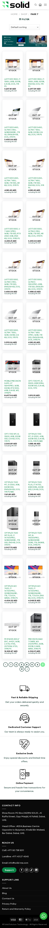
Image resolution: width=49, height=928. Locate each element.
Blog (4, 893)
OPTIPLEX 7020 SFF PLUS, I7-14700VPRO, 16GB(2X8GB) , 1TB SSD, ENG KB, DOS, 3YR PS (12, 539)
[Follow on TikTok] (31, 870)
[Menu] (45, 4)
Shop (24, 14)
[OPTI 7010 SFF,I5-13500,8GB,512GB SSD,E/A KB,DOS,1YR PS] (12, 419)
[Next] (27, 669)
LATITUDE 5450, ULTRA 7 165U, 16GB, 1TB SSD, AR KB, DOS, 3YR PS (12, 181)
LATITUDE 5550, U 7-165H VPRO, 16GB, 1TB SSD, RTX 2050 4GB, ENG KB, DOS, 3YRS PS (12, 234)
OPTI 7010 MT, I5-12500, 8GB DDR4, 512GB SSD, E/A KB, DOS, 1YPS (36, 384)
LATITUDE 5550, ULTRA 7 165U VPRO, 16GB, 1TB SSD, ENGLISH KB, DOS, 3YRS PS (35, 335)
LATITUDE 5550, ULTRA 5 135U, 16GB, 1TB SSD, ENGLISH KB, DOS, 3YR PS (12, 284)
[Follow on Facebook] (21, 870)
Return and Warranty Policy (16, 909)
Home (14, 14)
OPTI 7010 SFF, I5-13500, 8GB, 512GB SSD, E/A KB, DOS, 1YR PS (12, 437)
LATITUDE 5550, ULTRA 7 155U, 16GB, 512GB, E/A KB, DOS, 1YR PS (11, 334)
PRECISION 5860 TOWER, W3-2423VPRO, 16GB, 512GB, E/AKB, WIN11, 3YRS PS (36, 644)
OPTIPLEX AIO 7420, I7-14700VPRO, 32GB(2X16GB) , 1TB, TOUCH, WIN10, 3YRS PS (11, 592)
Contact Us (8, 898)
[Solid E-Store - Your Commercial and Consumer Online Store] (15, 5)
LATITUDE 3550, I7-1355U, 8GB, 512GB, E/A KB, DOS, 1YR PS (12, 82)
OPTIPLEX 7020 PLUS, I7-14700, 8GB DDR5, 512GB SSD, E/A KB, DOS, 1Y (36, 487)
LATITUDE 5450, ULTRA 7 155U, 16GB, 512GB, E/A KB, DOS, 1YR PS (35, 131)
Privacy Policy (9, 903)
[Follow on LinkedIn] (36, 870)
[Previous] (5, 664)
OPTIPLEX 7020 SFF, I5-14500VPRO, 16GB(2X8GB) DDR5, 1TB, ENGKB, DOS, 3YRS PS (36, 539)
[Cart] (40, 5)
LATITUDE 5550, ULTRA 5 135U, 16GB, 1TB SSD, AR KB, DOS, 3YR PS (35, 232)
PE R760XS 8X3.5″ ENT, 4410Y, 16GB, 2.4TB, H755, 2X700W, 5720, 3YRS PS (12, 644)
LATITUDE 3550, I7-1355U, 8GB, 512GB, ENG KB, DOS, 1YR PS (36, 82)
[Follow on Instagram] (26, 870)
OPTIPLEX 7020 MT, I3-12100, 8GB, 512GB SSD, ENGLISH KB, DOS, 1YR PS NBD (12, 487)
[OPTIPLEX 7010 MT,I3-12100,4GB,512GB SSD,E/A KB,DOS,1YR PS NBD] (36, 419)
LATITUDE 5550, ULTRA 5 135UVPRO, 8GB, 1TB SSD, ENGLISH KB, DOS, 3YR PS (35, 284)
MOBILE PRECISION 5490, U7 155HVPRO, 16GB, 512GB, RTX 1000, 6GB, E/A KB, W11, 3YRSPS (12, 387)
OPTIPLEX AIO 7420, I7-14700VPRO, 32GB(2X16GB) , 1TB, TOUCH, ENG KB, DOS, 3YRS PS (36, 592)
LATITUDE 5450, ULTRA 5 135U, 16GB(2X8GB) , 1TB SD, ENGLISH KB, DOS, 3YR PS (12, 132)
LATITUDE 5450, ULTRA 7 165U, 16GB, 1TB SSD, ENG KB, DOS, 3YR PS (36, 183)
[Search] (36, 4)
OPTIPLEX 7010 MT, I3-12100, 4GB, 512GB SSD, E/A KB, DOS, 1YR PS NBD (36, 437)
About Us (7, 888)
